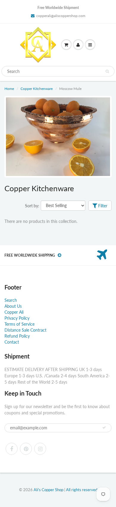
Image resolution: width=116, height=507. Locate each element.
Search (10, 300)
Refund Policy (17, 335)
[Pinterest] (26, 449)
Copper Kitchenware (37, 88)
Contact (11, 341)
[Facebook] (12, 449)
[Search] (107, 71)
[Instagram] (40, 449)
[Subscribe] (104, 427)
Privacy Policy (16, 318)
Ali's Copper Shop (48, 489)
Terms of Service (19, 324)
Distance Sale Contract (25, 330)
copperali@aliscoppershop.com (60, 15)
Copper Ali (13, 312)
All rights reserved (81, 489)
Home (9, 88)
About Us (13, 306)
